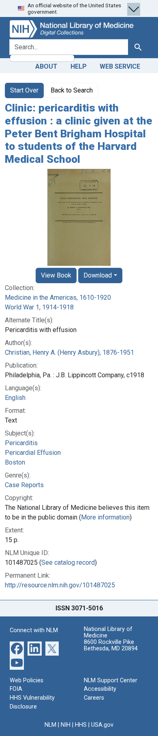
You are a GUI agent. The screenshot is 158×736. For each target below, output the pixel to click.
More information (105, 517)
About (46, 66)
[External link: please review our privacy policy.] (17, 648)
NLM (50, 724)
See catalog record (68, 562)
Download (97, 275)
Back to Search (72, 90)
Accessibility (100, 689)
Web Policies (26, 680)
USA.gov (102, 724)
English (15, 398)
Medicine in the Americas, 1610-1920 (58, 297)
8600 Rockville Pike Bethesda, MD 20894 (111, 645)
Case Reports (24, 485)
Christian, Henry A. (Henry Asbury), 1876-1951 (69, 352)
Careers (94, 697)
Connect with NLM (34, 630)
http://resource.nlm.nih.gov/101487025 (60, 585)
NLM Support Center (110, 680)
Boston (15, 462)
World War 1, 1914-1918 (39, 307)
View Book (56, 275)
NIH (65, 724)
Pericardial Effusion (33, 452)
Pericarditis (21, 443)
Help (78, 66)
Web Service (120, 66)
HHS (81, 724)
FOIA (16, 689)
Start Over (24, 90)
